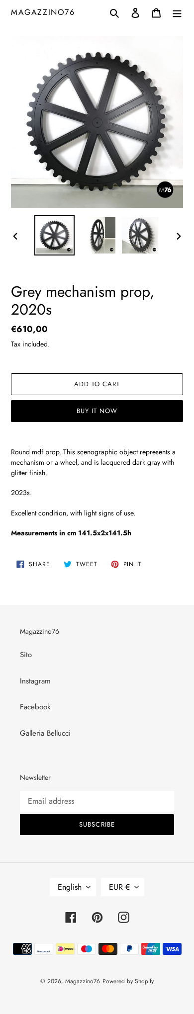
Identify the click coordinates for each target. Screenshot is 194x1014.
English (70, 887)
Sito (26, 654)
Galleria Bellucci (45, 733)
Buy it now (97, 411)
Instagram (35, 681)
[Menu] (177, 12)
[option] (54, 235)
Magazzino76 (43, 12)
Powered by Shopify (128, 981)
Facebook (35, 706)
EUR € (119, 887)
